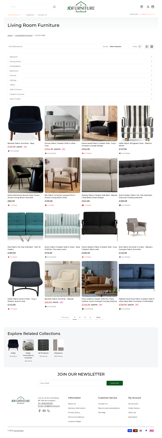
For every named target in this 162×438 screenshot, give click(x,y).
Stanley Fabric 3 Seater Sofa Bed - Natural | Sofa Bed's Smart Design (99, 196)
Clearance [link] (58, 353)
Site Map (101, 412)
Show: (135, 46)
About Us (72, 404)
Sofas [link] (13, 353)
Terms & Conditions (76, 417)
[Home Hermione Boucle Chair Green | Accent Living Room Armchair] (25, 175)
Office (12, 85)
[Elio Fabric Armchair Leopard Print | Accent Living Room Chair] (62, 175)
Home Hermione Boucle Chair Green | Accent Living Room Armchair (24, 196)
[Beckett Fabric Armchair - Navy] (25, 123)
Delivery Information (76, 408)
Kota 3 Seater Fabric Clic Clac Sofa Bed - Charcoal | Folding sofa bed (136, 196)
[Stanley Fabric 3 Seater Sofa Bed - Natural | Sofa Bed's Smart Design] (99, 175)
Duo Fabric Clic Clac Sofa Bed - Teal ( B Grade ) (24, 248)
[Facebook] (39, 410)
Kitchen (13, 75)
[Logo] (81, 6)
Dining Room (15, 61)
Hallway (13, 80)
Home (10, 35)
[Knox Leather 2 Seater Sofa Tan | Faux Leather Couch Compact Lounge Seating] (99, 279)
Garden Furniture (17, 94)
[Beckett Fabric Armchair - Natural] (62, 279)
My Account (133, 404)
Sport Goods (15, 99)
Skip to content (3, 18)
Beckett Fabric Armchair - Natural (59, 299)
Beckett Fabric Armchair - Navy (21, 143)
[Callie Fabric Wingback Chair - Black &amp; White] (137, 123)
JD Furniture (18, 430)
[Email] (44, 410)
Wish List (132, 412)
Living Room (15, 66)
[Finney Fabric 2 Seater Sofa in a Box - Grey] (62, 123)
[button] (141, 6)
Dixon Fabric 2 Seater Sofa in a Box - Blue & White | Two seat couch (62, 248)
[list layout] (147, 46)
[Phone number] (48, 410)
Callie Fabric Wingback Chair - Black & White (135, 144)
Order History (134, 408)
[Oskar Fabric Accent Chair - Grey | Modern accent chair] (25, 279)
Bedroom (14, 57)
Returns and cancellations (109, 408)
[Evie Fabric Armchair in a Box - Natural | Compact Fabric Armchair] (137, 227)
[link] (64, 317)
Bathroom (14, 71)
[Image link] (13, 351)
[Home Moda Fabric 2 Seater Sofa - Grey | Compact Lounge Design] (99, 123)
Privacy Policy (74, 412)
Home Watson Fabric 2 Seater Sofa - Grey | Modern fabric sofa (99, 248)
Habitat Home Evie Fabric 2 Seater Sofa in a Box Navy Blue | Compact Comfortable (136, 300)
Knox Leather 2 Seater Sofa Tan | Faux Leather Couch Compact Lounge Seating (99, 300)
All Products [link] (43, 353)
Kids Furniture (16, 89)
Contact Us (102, 404)
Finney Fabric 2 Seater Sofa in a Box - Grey (60, 144)
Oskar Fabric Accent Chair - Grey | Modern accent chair (22, 300)
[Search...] (54, 7)
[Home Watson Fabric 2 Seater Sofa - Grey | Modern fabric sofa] (99, 227)
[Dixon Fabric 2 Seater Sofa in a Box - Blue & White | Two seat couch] (62, 227)
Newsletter (132, 417)
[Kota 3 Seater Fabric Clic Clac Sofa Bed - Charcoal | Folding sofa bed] (137, 175)
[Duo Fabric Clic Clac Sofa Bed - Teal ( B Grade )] (25, 227)
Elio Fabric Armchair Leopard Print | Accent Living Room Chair (60, 196)
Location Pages (74, 421)
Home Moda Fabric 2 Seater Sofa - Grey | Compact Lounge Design (99, 144)
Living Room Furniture (23, 35)
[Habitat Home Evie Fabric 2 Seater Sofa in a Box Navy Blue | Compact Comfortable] (137, 279)
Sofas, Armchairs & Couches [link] (28, 355)
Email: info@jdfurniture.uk (49, 406)
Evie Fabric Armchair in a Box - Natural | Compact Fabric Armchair (136, 248)
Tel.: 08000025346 (45, 403)
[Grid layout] (152, 46)
